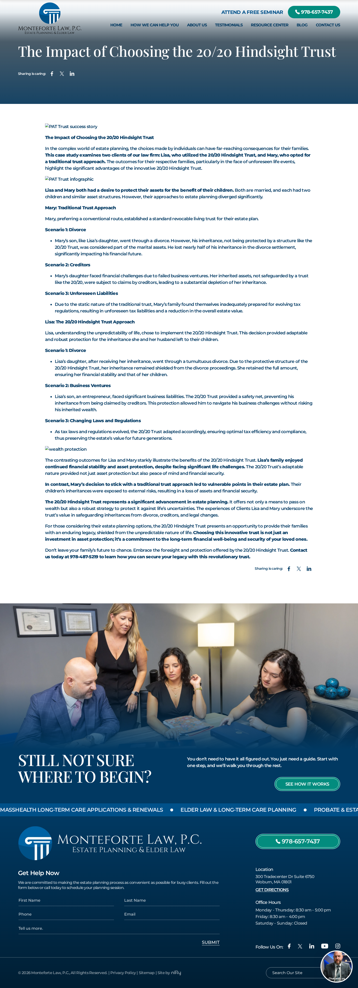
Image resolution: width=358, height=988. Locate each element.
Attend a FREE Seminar (252, 12)
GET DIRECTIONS (272, 889)
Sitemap (147, 972)
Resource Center (269, 24)
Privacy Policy (123, 972)
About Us (197, 24)
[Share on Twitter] (62, 74)
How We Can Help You (155, 24)
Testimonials (229, 24)
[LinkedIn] (311, 946)
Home (116, 24)
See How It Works (307, 784)
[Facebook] (289, 946)
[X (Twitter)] (300, 946)
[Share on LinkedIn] (72, 74)
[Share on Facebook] (52, 74)
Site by (164, 972)
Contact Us (328, 24)
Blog (302, 24)
